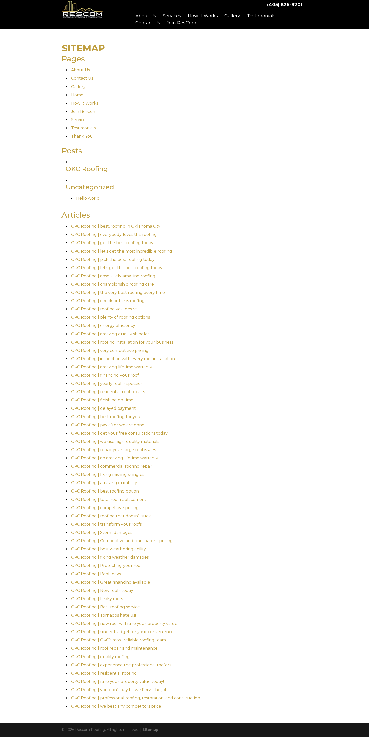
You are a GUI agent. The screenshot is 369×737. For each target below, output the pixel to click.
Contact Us (147, 23)
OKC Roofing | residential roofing (104, 673)
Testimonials (261, 16)
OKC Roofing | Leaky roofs (97, 598)
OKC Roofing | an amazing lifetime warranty (114, 458)
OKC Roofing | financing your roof (105, 375)
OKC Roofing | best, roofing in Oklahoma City (115, 226)
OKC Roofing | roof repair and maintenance (114, 648)
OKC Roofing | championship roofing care (112, 284)
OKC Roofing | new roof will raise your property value (124, 623)
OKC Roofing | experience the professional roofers (121, 665)
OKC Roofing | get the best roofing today (112, 242)
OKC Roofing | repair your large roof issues (113, 449)
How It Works (203, 16)
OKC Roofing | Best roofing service (105, 607)
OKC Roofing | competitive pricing (105, 507)
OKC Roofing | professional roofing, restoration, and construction (135, 698)
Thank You (82, 136)
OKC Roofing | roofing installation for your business (122, 342)
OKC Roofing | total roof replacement (108, 499)
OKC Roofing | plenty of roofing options (110, 317)
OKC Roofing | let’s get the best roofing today (116, 267)
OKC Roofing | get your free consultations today (119, 433)
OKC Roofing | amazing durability (104, 482)
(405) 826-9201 (284, 4)
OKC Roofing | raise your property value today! (117, 681)
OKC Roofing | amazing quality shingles (110, 334)
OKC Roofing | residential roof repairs (108, 391)
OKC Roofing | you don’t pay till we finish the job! (119, 689)
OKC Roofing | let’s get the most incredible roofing (121, 251)
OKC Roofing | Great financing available (110, 582)
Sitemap (150, 729)
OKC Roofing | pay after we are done (107, 425)
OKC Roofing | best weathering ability (108, 549)
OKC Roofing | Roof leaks (96, 573)
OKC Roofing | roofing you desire (104, 309)
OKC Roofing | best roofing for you (105, 416)
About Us (145, 16)
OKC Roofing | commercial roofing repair (111, 466)
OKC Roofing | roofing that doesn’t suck (111, 516)
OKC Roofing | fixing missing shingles (107, 474)
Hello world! (88, 198)
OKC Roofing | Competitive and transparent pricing (122, 540)
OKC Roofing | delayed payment (103, 408)
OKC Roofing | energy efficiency (103, 325)
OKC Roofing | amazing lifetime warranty (111, 367)
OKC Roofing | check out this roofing (108, 300)
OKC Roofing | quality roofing (100, 656)
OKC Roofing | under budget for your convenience (122, 631)
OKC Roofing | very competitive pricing (110, 350)
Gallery (232, 16)
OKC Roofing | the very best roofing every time (118, 292)
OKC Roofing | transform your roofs (106, 524)
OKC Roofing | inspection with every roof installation (123, 358)
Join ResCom (181, 23)
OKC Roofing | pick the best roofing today (113, 259)
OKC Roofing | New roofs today (102, 590)
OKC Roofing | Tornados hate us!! (104, 615)
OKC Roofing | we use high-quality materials (115, 441)
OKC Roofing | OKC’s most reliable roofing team (118, 640)
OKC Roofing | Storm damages (101, 532)
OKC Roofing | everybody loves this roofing (114, 234)
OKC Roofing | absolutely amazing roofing (113, 276)
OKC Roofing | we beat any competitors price (116, 706)
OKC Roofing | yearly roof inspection (107, 383)
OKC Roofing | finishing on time (102, 400)
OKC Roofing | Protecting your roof (106, 565)
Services (172, 16)
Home (77, 95)
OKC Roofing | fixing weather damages (110, 557)
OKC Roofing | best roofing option (105, 491)
